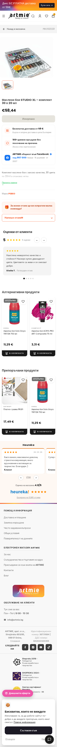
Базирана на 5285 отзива (28, 497)
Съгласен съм (28, 730)
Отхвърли (10, 739)
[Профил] (39, 16)
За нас (7, 554)
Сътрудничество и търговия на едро (23, 559)
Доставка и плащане (15, 517)
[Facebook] (25, 647)
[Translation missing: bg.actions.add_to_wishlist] (23, 301)
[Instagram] (33, 647)
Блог (6, 575)
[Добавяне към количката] (14, 353)
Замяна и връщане (14, 522)
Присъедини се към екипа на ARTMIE (24, 565)
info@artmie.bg (15, 619)
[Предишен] (20, 477)
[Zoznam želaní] (46, 16)
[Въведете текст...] (32, 16)
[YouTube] (41, 647)
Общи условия (11, 533)
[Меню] (3, 15)
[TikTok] (49, 647)
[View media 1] (7, 84)
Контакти (8, 570)
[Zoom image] (26, 63)
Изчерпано (28, 119)
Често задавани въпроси (17, 528)
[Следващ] (36, 477)
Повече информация (24, 722)
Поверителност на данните (18, 538)
